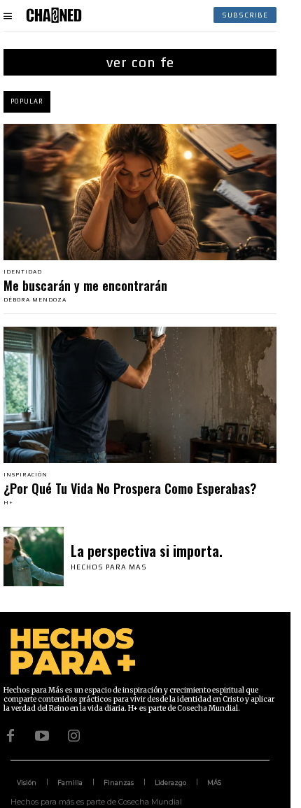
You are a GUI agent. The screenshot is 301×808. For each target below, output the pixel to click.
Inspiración (26, 475)
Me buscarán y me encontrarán (85, 285)
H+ (8, 502)
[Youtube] (42, 736)
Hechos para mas (109, 567)
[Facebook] (11, 736)
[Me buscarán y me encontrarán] (140, 192)
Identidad (23, 272)
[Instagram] (73, 736)
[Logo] (54, 15)
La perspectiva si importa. (147, 550)
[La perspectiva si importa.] (34, 557)
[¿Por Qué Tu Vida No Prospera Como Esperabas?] (140, 395)
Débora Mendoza (35, 300)
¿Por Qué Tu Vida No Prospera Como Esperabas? (130, 488)
